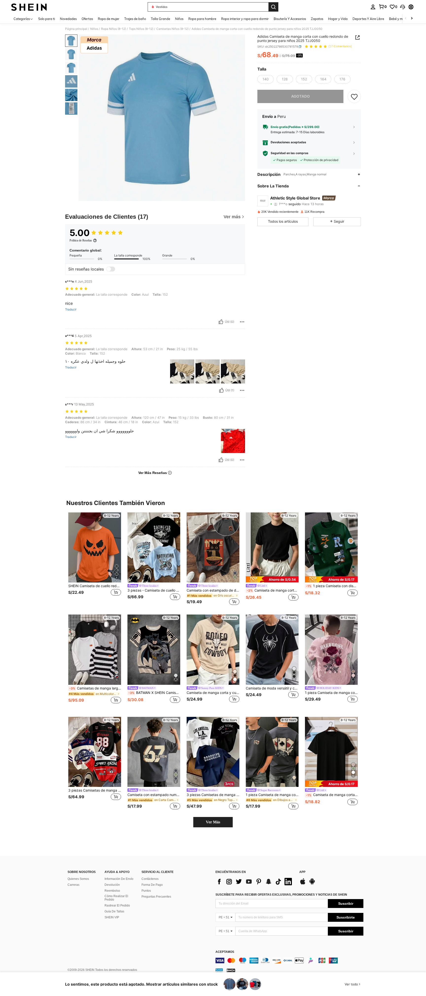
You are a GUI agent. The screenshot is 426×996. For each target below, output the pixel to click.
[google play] (312, 884)
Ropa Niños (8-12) (113, 29)
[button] (403, 7)
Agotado (300, 96)
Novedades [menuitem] (68, 19)
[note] (272, 579)
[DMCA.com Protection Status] (231, 970)
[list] (254, 881)
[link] (382, 7)
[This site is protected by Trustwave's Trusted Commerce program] (219, 970)
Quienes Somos (78, 879)
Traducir (70, 309)
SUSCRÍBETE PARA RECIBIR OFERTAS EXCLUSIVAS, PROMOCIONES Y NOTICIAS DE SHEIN (281, 894)
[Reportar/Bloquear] (242, 322)
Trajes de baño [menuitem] (135, 19)
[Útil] (221, 322)
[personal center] (373, 7)
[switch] (110, 269)
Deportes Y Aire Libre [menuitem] (368, 19)
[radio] (265, 79)
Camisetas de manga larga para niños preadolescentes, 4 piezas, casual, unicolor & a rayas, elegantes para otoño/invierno (95, 688)
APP (302, 872)
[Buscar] (273, 7)
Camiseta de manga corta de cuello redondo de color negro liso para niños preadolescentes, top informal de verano (332, 795)
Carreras (73, 885)
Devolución (112, 885)
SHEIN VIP (112, 917)
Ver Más (213, 822)
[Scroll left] (406, 18)
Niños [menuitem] (179, 19)
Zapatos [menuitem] (317, 19)
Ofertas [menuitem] (87, 19)
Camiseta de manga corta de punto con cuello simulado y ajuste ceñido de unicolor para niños (273, 590)
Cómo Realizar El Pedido (116, 897)
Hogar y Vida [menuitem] (338, 19)
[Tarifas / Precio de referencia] (280, 56)
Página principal (76, 29)
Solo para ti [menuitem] (46, 19)
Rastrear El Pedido (117, 905)
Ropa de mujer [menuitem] (108, 19)
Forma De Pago (152, 885)
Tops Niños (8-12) (141, 29)
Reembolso (112, 890)
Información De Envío (119, 879)
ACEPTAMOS (224, 952)
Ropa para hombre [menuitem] (202, 19)
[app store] (302, 884)
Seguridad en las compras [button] (289, 153)
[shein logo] (29, 7)
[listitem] (94, 559)
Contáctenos (150, 879)
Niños (94, 29)
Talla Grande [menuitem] (160, 19)
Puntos (146, 890)
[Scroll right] (411, 18)
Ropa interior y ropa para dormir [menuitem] (245, 19)
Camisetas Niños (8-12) (172, 29)
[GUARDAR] (354, 96)
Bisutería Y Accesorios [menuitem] (290, 19)
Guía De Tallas (114, 911)
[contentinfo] (289, 960)
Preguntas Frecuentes (156, 896)
